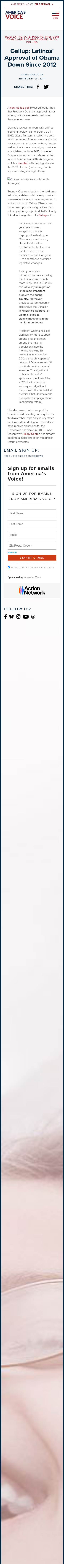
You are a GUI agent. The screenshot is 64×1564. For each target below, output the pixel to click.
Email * (13, 533)
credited (23, 163)
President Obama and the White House (33, 38)
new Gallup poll (20, 107)
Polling (37, 36)
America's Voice (32, 4)
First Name (16, 511)
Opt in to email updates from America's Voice (32, 567)
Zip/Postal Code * (20, 544)
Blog (53, 39)
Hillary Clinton (31, 434)
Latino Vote (21, 36)
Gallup (42, 215)
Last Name (16, 522)
